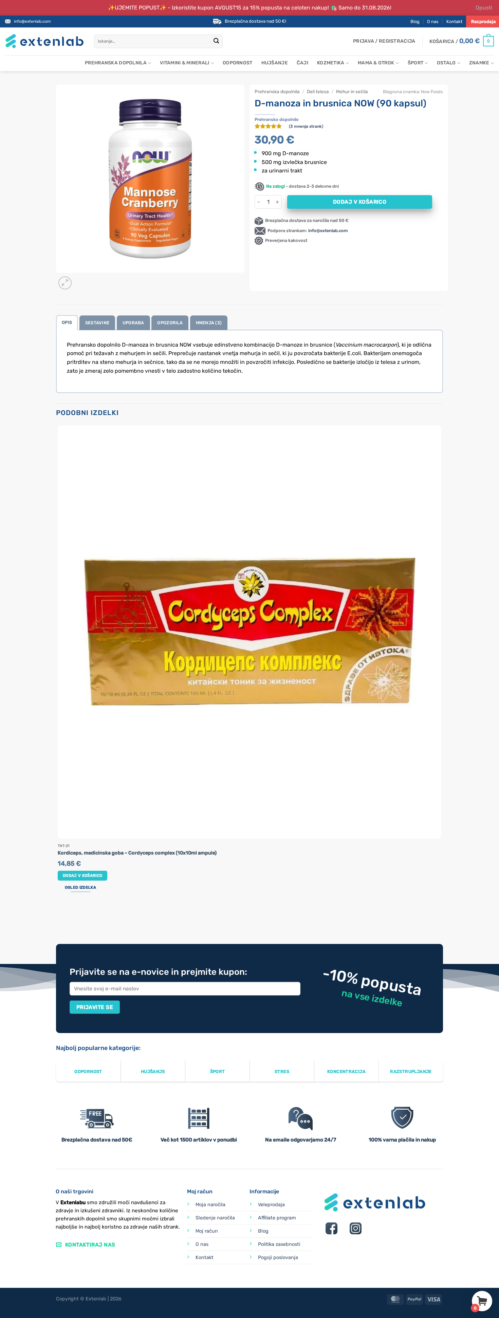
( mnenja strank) (306, 126)
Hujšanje (274, 63)
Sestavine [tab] (97, 322)
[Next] (81, 279)
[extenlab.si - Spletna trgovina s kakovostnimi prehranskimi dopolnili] (44, 41)
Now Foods (432, 91)
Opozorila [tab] (169, 322)
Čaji (302, 63)
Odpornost (238, 63)
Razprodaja (483, 21)
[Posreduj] (216, 41)
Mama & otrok (376, 63)
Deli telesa (318, 91)
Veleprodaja (271, 1205)
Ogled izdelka (80, 887)
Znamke (479, 63)
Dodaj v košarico (359, 202)
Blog (415, 21)
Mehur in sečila (352, 91)
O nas (433, 21)
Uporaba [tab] (133, 322)
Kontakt (454, 21)
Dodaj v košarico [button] (83, 875)
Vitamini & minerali (184, 63)
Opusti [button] (484, 7)
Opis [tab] (67, 322)
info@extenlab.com (32, 21)
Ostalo (446, 63)
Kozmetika (331, 63)
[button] (384, 41)
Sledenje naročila (215, 1218)
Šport (415, 63)
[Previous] (59, 918)
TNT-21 (64, 846)
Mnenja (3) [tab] (209, 322)
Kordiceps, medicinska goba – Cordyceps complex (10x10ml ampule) (137, 853)
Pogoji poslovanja (278, 1257)
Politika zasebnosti (279, 1244)
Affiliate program (277, 1218)
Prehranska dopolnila (116, 63)
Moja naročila (210, 1205)
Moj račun (207, 1231)
